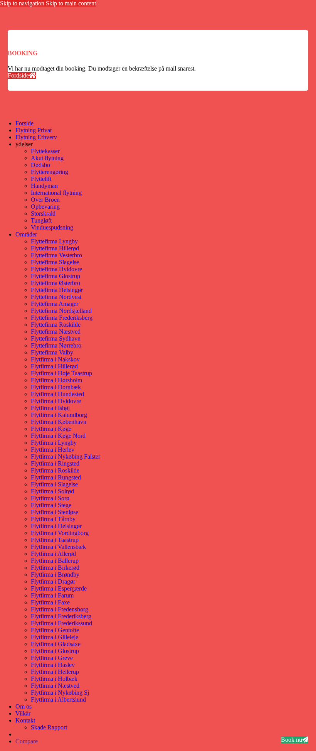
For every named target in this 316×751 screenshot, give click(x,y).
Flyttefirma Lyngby (54, 241)
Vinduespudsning (52, 227)
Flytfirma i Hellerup (55, 671)
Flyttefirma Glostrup (55, 276)
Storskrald (43, 213)
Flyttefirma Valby (52, 352)
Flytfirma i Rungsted (56, 477)
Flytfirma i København (58, 422)
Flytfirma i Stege (51, 505)
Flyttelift (41, 179)
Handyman (44, 185)
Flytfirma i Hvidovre (56, 401)
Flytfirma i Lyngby (54, 442)
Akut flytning (47, 158)
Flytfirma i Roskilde (55, 470)
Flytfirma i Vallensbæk (58, 546)
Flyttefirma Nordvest (56, 297)
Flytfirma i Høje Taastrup (61, 373)
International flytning (56, 192)
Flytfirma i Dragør (53, 581)
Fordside (18, 75)
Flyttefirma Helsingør (57, 290)
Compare (26, 741)
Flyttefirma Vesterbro (56, 255)
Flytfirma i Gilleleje (54, 637)
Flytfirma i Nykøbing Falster (65, 456)
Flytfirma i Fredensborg (59, 609)
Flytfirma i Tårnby (53, 519)
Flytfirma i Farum (52, 595)
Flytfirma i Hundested (57, 394)
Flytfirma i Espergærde (59, 588)
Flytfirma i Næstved (55, 685)
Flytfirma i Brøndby (55, 574)
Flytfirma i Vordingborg (60, 533)
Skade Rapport (49, 727)
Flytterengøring (49, 172)
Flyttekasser (45, 151)
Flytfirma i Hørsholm (56, 380)
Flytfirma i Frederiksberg (61, 616)
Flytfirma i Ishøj (50, 408)
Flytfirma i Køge (51, 428)
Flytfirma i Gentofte (55, 630)
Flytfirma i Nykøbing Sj (60, 692)
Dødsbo (40, 165)
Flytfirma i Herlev (52, 449)
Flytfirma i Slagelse (54, 484)
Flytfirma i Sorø (50, 498)
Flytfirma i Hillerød (54, 366)
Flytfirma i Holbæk (54, 678)
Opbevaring (45, 206)
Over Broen (45, 199)
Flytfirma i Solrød (52, 491)
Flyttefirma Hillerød (55, 248)
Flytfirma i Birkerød (55, 567)
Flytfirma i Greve (52, 658)
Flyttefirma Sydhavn (56, 338)
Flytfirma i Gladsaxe (56, 644)
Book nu (291, 739)
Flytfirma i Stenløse (54, 512)
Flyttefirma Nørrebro (56, 345)
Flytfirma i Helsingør (56, 526)
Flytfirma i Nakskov (55, 359)
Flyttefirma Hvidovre (56, 269)
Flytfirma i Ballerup (55, 560)
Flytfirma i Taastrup (55, 540)
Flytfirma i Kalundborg (59, 415)
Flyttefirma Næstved (56, 331)
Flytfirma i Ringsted (55, 463)
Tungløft (41, 220)
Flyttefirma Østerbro (55, 283)
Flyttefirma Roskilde (56, 324)
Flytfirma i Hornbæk (56, 387)
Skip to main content (71, 3)
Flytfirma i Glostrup (55, 651)
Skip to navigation (23, 3)
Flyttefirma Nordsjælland (61, 310)
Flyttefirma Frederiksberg (61, 317)
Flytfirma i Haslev (53, 665)
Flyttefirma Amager (54, 303)
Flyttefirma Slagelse (55, 262)
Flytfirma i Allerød (53, 553)
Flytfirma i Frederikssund (61, 623)
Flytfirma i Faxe (50, 602)
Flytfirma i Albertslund (58, 699)
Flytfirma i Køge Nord (58, 435)
